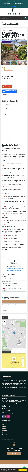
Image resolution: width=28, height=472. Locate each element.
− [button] (4, 324)
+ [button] (4, 321)
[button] (25, 41)
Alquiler (4, 428)
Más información (10, 470)
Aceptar (22, 469)
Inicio (2, 22)
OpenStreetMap (22, 349)
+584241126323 (9, 3)
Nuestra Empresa (6, 435)
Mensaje (4, 290)
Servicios (4, 430)
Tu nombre (5, 276)
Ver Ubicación (13, 362)
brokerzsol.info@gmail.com (14, 270)
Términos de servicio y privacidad (8, 462)
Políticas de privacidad (7, 439)
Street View (9, 69)
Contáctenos (5, 437)
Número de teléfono (7, 286)
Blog (3, 432)
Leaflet (13, 349)
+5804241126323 (20, 3)
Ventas (4, 426)
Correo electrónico (7, 281)
